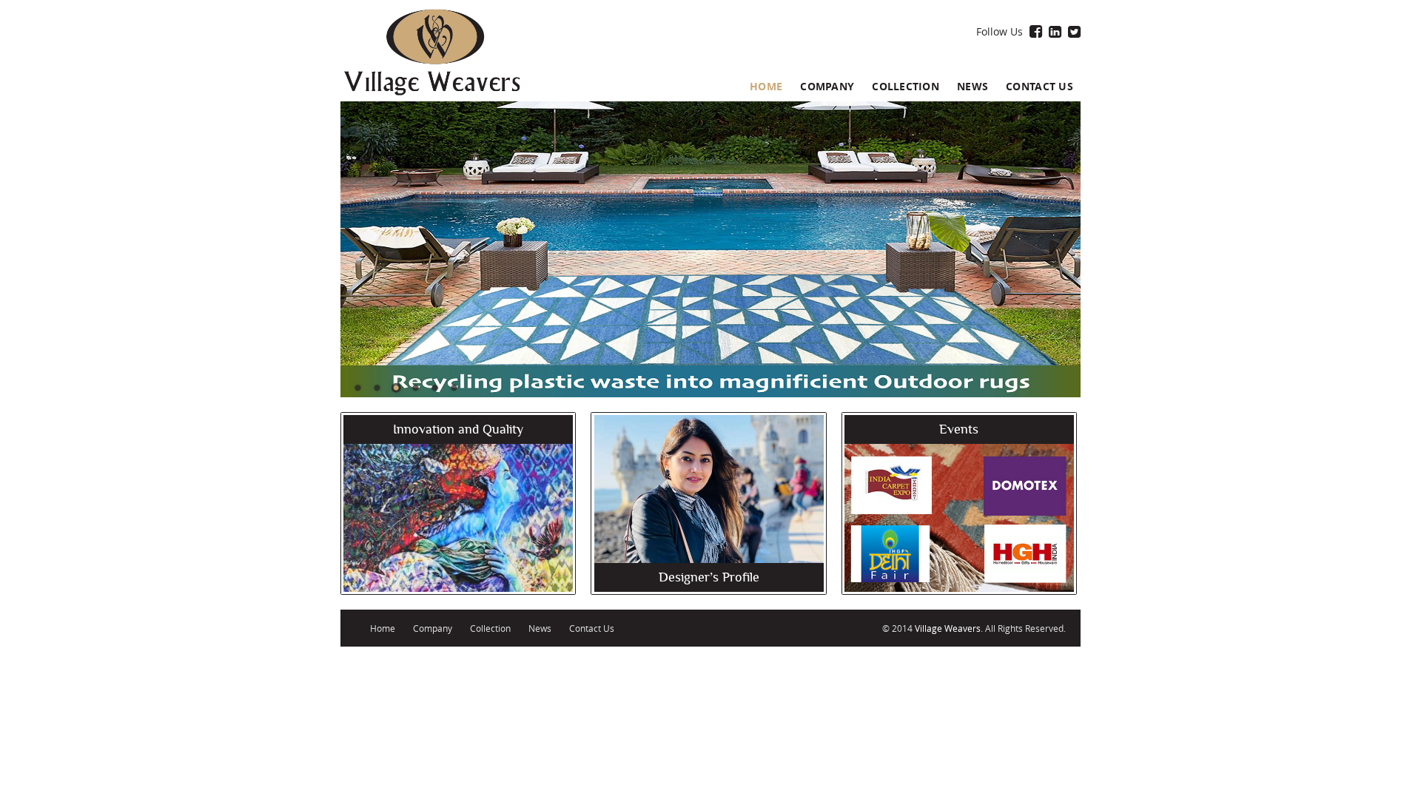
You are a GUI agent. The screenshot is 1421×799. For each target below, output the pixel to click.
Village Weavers (948, 628)
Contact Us (1039, 86)
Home (766, 86)
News (972, 86)
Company (827, 86)
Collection (905, 86)
